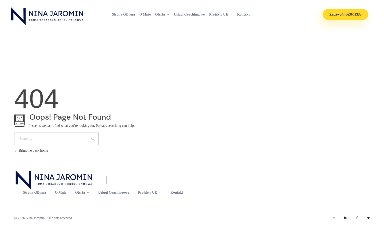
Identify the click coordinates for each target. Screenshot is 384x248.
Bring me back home (33, 150)
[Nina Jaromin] (47, 16)
